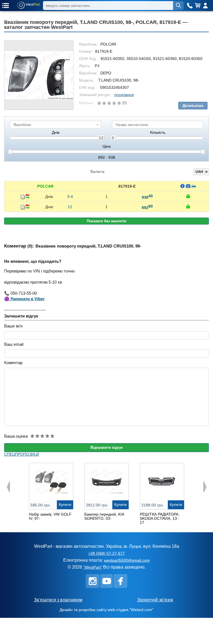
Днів (55, 132)
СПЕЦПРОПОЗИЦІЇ (21, 454)
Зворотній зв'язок (155, 599)
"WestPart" (92, 567)
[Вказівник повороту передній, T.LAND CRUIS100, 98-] (38, 75)
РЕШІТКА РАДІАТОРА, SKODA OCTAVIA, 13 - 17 (159, 518)
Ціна (107, 146)
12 (101, 138)
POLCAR (45, 186)
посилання (124, 94)
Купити (65, 504)
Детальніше (192, 106)
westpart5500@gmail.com (127, 560)
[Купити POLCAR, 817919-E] (188, 196)
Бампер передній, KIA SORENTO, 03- (104, 516)
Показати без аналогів (106, 221)
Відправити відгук (106, 447)
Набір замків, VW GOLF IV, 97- (50, 516)
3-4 (70, 196)
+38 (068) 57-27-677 (106, 553)
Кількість (157, 132)
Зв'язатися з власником (58, 599)
